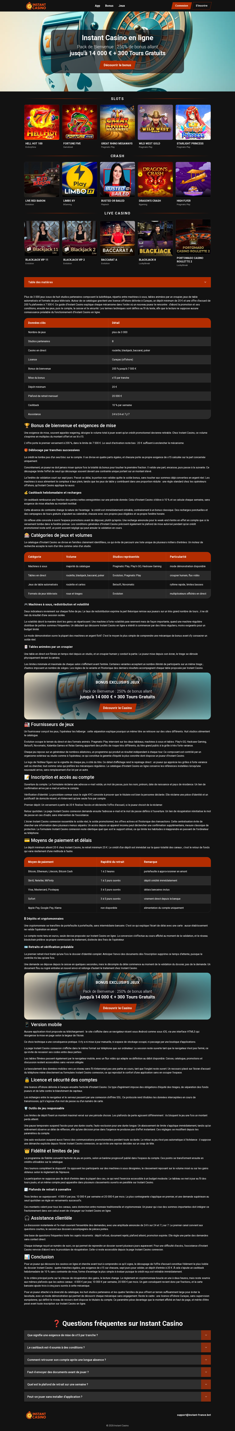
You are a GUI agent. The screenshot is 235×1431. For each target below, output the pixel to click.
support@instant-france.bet (194, 1414)
